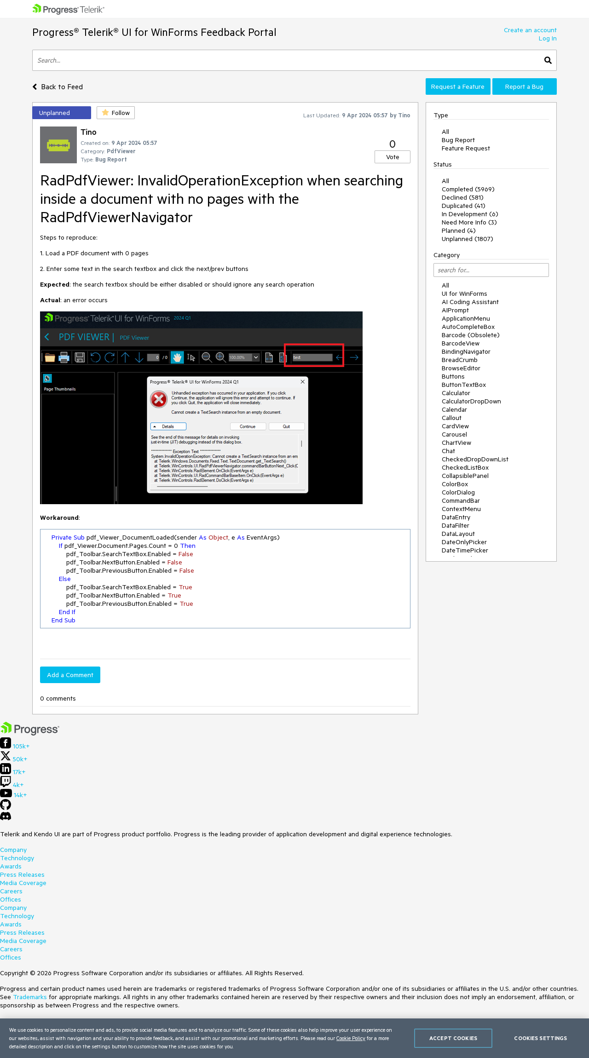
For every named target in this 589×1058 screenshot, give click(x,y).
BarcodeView (460, 343)
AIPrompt (455, 310)
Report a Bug (524, 86)
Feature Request (466, 148)
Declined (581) (463, 197)
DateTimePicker (465, 550)
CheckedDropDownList (475, 459)
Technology (17, 858)
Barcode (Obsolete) (471, 335)
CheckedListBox (465, 467)
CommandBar (461, 500)
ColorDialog (458, 492)
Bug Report (458, 140)
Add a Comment (70, 675)
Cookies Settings (540, 1038)
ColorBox (455, 484)
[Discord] (5, 818)
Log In (548, 38)
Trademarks (30, 997)
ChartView (456, 442)
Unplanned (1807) (467, 239)
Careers (11, 891)
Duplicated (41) (463, 205)
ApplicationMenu (466, 318)
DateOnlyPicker (464, 542)
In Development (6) (470, 214)
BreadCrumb (460, 360)
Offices (10, 899)
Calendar (454, 409)
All (445, 131)
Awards (11, 866)
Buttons (453, 376)
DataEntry (456, 517)
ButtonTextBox (464, 384)
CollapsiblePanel (465, 476)
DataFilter (455, 525)
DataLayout (458, 533)
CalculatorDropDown (471, 401)
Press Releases (22, 874)
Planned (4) (459, 230)
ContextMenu (461, 509)
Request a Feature (458, 86)
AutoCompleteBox (468, 326)
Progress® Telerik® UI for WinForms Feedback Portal (154, 32)
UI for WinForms (464, 293)
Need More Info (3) (469, 222)
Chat (448, 451)
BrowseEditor (461, 368)
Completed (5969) (468, 189)
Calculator (456, 393)
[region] (294, 1038)
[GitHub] (5, 808)
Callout (452, 418)
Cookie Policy (350, 1038)
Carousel (454, 434)
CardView (455, 426)
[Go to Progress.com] (30, 733)
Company (13, 849)
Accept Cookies (453, 1038)
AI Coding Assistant (470, 302)
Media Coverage (23, 883)
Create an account (530, 30)
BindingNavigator (466, 351)
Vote (392, 157)
